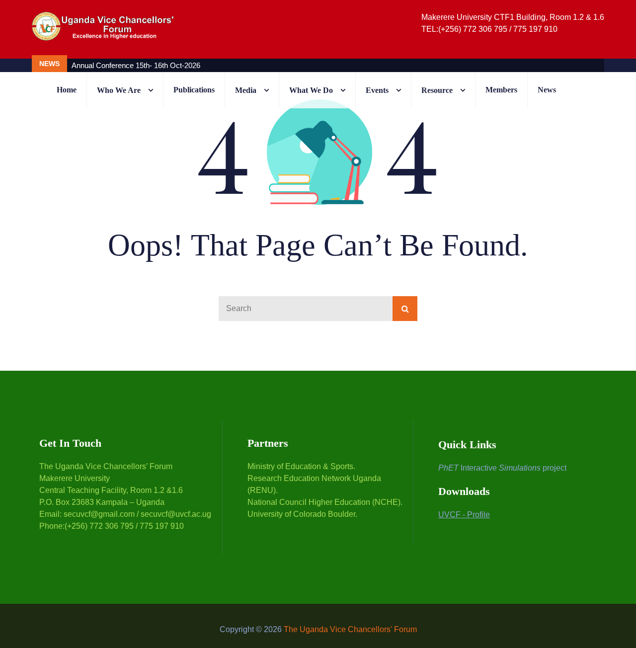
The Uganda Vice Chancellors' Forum (350, 629)
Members (501, 89)
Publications (194, 89)
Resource (437, 90)
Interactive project (502, 468)
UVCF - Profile (464, 514)
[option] (267, 65)
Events (377, 90)
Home (67, 89)
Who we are (119, 90)
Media (245, 90)
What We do (311, 90)
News (547, 89)
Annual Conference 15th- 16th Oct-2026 (136, 65)
